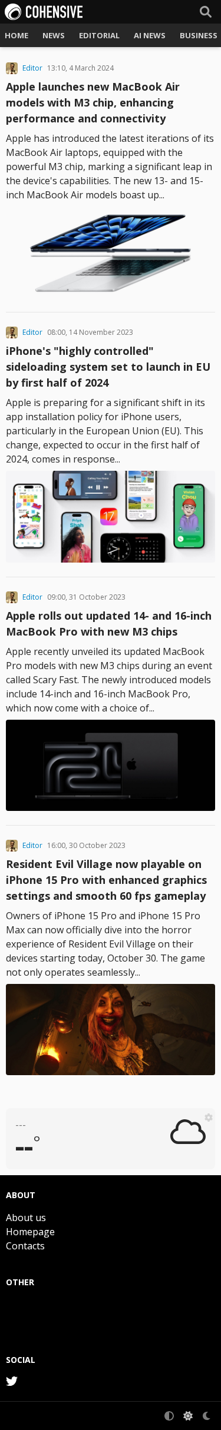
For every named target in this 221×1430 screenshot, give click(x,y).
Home (16, 35)
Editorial (99, 35)
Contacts (25, 1245)
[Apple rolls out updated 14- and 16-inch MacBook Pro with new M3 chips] (110, 765)
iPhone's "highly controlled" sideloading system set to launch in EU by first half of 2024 (108, 367)
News (53, 35)
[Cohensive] (44, 11)
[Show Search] (205, 12)
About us (26, 1217)
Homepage (30, 1231)
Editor (32, 68)
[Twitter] (12, 1381)
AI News (150, 35)
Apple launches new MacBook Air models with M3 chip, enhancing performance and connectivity (93, 102)
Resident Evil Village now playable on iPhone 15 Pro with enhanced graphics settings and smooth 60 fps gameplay (106, 880)
